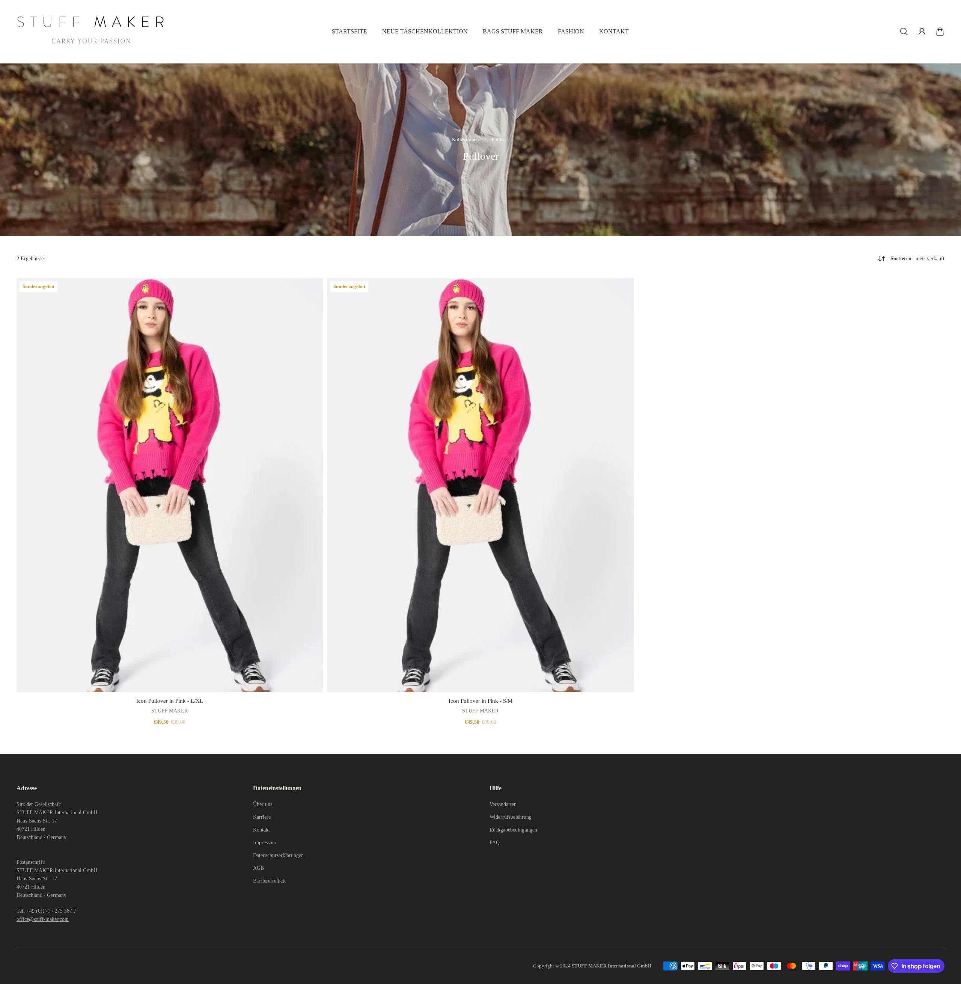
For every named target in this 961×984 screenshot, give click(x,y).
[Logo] (92, 31)
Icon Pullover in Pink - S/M (480, 701)
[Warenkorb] (940, 31)
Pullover (500, 139)
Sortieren (917, 258)
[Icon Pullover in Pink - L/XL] (170, 485)
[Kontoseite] (922, 31)
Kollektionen (466, 139)
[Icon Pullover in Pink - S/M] (480, 485)
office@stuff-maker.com (43, 919)
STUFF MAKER (169, 711)
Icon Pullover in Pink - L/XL (169, 701)
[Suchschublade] (904, 31)
